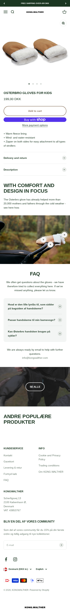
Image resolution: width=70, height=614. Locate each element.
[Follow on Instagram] (15, 559)
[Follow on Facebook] (6, 559)
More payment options (35, 125)
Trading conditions (49, 465)
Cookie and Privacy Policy (49, 457)
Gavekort (9, 461)
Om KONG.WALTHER (51, 471)
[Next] (65, 3)
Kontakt (8, 455)
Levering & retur (13, 467)
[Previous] (4, 3)
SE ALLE (35, 386)
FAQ (6, 480)
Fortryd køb (10, 473)
